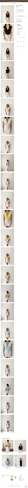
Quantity (17, 12)
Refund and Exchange (21, 479)
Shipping (20, 478)
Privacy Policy (20, 480)
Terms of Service (21, 477)
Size (16, 8)
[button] (2, 3)
